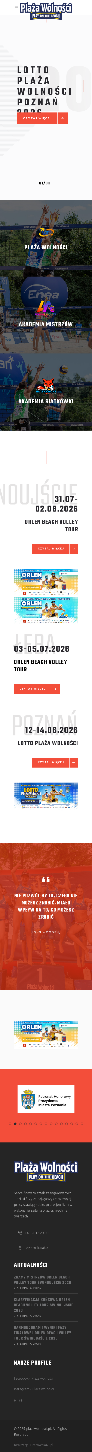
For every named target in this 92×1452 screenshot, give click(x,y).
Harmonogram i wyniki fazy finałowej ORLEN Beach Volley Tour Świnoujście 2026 (42, 1333)
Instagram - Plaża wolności (34, 1389)
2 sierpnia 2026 (27, 1288)
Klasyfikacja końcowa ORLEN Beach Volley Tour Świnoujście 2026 (43, 1305)
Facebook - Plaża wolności (33, 1378)
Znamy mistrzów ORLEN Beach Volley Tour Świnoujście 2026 (42, 1280)
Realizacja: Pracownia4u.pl (33, 1445)
